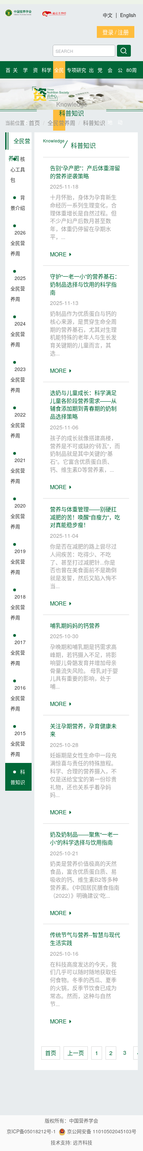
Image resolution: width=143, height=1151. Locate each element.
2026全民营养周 (18, 243)
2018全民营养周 (18, 607)
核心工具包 (17, 169)
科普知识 (17, 777)
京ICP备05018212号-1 (31, 1131)
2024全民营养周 (18, 334)
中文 (108, 14)
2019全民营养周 (18, 561)
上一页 (75, 1053)
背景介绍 (17, 202)
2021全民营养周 (18, 470)
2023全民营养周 (18, 379)
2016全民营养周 (18, 698)
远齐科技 (82, 1142)
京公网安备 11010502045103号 (101, 1131)
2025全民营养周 (18, 288)
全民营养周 (19, 143)
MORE (59, 254)
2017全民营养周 (18, 652)
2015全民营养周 (18, 743)
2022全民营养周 (18, 425)
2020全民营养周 (18, 516)
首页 (50, 1053)
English (128, 14)
